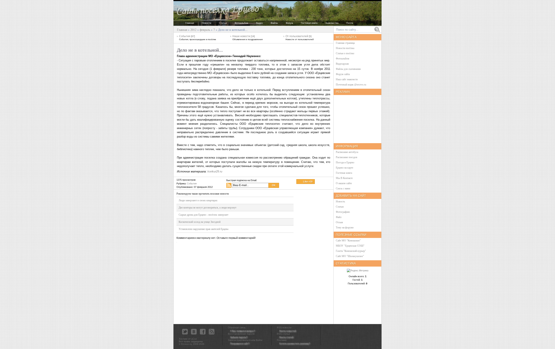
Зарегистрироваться (239, 340)
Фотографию (343, 211)
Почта (349, 23)
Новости (206, 23)
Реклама (281, 340)
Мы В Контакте (344, 178)
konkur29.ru (214, 171)
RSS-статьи (283, 334)
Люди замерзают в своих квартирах (198, 200)
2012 (193, 30)
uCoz (194, 339)
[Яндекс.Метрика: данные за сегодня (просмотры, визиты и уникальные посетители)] (357, 270)
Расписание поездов (346, 157)
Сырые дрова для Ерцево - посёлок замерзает (203, 214)
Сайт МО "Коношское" (348, 240)
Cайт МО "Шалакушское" (350, 256)
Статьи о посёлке (345, 53)
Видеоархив (342, 63)
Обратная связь (237, 327)
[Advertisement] (313, 257)
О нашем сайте (344, 183)
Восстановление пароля (241, 334)
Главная (189, 23)
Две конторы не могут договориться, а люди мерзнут (207, 207)
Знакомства (331, 23)
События (197, 38)
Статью (340, 206)
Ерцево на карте (344, 167)
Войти (259, 340)
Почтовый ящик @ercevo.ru (351, 84)
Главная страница (345, 42)
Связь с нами (343, 188)
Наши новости (247, 38)
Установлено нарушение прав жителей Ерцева (203, 229)
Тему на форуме (345, 227)
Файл (338, 217)
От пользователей (300, 38)
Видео (259, 23)
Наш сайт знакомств (347, 79)
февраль (205, 30)
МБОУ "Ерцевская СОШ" (350, 245)
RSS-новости (284, 327)
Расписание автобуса (347, 152)
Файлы (274, 23)
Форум (289, 23)
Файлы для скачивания (348, 68)
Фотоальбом (241, 23)
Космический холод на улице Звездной (199, 221)
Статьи (223, 23)
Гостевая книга (309, 23)
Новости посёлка (345, 48)
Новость (340, 201)
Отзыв (339, 222)
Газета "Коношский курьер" (351, 250)
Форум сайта (343, 74)
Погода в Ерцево (345, 162)
